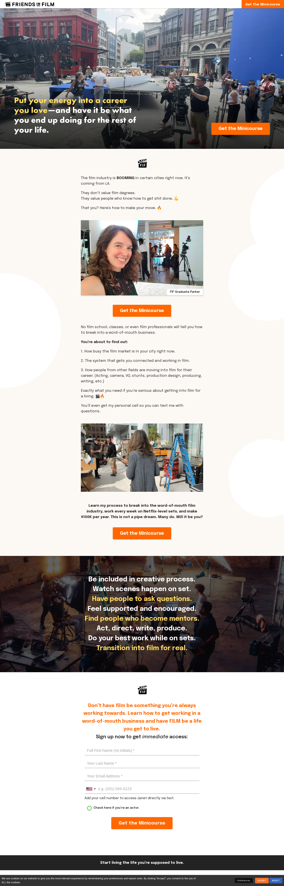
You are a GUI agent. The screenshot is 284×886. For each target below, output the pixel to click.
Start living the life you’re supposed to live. (142, 863)
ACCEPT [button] (262, 880)
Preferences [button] (243, 880)
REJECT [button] (276, 880)
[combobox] (91, 789)
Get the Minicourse (240, 128)
